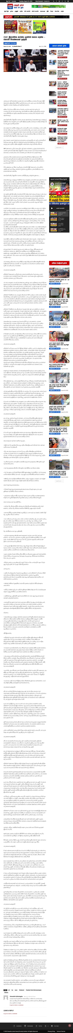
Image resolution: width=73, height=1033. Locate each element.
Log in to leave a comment (16, 1005)
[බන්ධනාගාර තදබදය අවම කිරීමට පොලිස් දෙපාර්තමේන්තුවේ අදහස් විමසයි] (52, 138)
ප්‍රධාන (11, 11)
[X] (65, 1)
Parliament (21, 990)
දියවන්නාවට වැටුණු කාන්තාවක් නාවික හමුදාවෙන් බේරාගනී (62, 130)
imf (9, 990)
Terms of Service (61, 1031)
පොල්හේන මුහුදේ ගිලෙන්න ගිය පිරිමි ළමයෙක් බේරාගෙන (62, 102)
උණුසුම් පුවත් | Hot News (10, 43)
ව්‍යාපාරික (57, 11)
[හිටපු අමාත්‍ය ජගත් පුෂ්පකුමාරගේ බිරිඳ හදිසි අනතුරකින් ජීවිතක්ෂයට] (59, 316)
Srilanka (6, 992)
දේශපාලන (42, 11)
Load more (58, 147)
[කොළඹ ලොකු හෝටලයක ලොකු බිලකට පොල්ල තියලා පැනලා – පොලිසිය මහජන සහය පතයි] (59, 399)
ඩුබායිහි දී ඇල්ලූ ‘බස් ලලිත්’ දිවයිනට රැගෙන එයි (63, 121)
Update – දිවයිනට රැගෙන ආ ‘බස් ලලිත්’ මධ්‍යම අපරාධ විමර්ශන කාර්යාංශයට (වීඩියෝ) (63, 84)
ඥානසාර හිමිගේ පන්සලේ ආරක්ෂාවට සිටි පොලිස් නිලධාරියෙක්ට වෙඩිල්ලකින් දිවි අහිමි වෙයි (59, 451)
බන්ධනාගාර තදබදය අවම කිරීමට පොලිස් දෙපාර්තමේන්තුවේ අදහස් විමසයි (62, 139)
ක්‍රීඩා (48, 11)
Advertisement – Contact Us (42, 1)
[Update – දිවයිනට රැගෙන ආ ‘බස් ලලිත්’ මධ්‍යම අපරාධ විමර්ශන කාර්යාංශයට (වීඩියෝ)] (52, 83)
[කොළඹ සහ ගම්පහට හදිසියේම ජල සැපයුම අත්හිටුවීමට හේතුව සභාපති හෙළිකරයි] (52, 62)
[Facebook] (56, 1)
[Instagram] (59, 1)
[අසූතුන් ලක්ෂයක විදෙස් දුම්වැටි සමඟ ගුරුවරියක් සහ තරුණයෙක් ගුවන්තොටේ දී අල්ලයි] (52, 72)
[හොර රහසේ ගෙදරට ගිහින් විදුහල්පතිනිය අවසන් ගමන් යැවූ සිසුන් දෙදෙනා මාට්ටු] (59, 336)
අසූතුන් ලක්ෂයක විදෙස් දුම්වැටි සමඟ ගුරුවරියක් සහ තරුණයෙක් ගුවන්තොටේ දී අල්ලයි (63, 73)
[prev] (65, 17)
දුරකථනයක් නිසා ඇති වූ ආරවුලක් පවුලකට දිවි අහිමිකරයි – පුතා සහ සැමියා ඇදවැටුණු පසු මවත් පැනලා (58, 430)
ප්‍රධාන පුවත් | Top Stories (55, 477)
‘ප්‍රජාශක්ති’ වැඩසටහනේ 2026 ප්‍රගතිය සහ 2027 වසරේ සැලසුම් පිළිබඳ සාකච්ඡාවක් (63, 53)
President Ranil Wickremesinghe (33, 990)
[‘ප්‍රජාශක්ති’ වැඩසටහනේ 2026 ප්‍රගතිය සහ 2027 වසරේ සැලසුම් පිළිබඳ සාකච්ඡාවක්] (52, 52)
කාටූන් (62, 11)
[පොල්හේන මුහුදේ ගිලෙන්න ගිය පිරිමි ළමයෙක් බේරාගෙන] (52, 102)
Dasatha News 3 (18, 46)
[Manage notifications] (69, 1025)
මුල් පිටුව (6, 11)
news (16, 990)
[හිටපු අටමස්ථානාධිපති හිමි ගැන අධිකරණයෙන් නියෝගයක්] (59, 358)
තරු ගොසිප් (27, 11)
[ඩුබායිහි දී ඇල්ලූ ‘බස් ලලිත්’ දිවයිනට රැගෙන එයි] (52, 121)
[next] (68, 17)
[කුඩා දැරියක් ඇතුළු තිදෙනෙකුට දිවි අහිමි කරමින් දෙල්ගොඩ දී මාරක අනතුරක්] (59, 378)
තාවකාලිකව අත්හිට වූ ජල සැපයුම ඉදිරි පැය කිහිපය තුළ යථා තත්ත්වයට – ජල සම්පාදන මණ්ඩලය (63, 111)
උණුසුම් (16, 11)
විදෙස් (51, 11)
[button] (53, 1)
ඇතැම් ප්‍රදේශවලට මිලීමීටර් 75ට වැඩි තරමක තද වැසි (62, 93)
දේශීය (21, 11)
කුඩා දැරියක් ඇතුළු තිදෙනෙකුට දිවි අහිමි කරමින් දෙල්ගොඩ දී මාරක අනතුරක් (58, 386)
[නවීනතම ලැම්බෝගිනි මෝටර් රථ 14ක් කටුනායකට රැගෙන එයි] (59, 273)
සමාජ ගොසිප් (35, 11)
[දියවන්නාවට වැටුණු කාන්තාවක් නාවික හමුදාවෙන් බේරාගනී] (52, 130)
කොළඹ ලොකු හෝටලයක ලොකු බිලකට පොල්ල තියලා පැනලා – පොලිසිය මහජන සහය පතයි (57, 408)
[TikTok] (62, 1)
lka (12, 990)
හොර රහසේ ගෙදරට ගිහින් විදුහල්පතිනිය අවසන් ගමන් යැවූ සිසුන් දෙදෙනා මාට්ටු (59, 344)
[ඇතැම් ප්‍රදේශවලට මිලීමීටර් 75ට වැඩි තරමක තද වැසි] (52, 93)
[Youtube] (68, 1)
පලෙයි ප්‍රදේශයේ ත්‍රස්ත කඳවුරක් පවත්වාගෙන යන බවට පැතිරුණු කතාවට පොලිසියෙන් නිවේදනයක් (57, 473)
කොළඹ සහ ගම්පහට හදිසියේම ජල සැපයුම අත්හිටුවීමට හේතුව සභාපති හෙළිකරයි (34, 16)
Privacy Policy (51, 1031)
